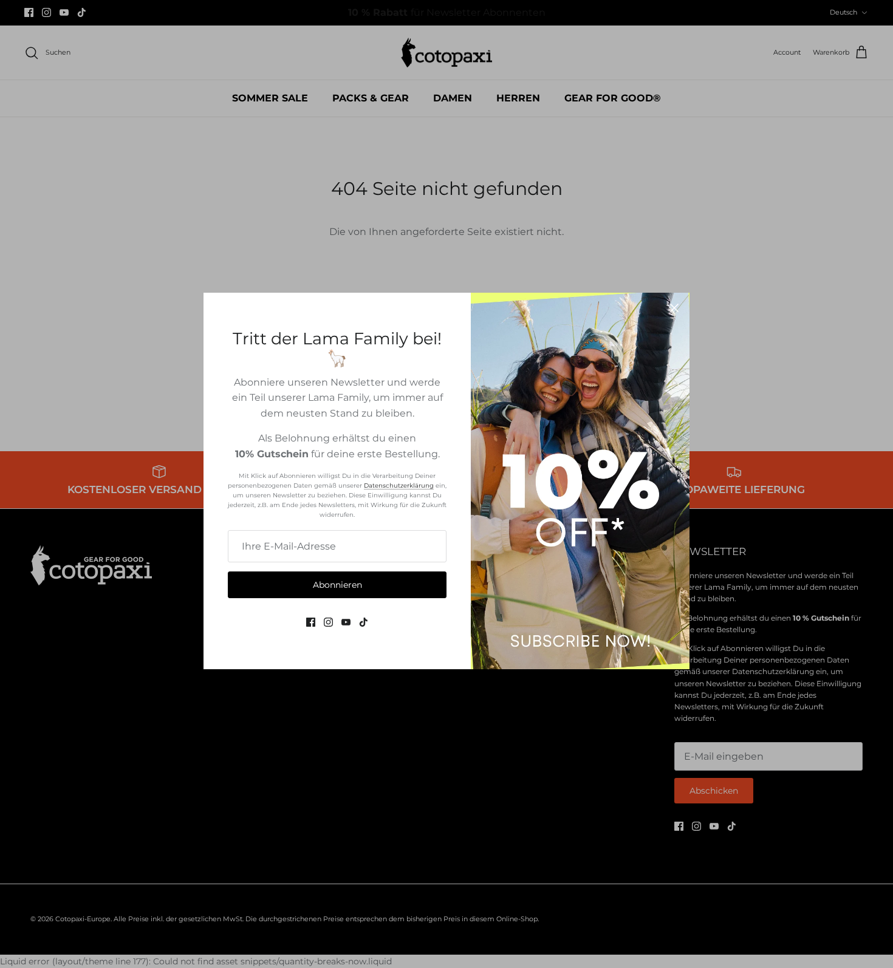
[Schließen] (674, 308)
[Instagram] (328, 622)
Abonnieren (337, 584)
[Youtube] (346, 622)
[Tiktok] (363, 622)
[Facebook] (310, 622)
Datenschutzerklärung (399, 485)
